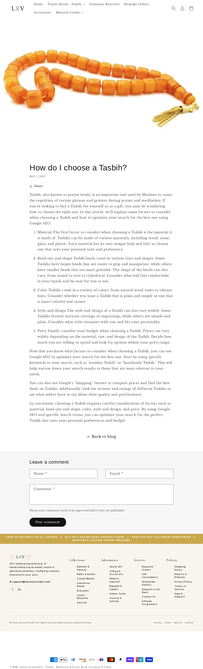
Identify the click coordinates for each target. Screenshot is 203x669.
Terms (167, 622)
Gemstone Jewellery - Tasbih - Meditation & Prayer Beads (54, 667)
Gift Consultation (150, 576)
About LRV (115, 566)
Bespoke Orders (147, 568)
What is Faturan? (114, 580)
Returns (178, 622)
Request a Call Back (151, 591)
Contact (189, 622)
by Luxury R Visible (100, 667)
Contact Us (149, 596)
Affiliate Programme (149, 603)
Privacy (158, 622)
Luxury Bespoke (82, 596)
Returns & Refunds (180, 576)
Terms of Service (180, 587)
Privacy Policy (183, 581)
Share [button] (38, 186)
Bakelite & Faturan (83, 568)
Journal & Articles (115, 599)
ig (19, 589)
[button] (66, 4)
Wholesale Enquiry (148, 583)
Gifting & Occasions (116, 573)
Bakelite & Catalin (115, 587)
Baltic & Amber (86, 574)
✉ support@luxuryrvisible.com (30, 581)
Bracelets (83, 590)
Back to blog (104, 436)
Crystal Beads (85, 578)
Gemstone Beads (83, 584)
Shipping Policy (180, 568)
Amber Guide (117, 593)
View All (82, 602)
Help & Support (179, 595)
